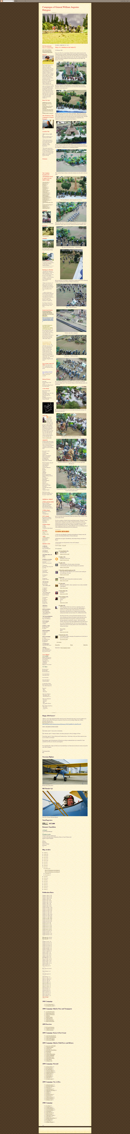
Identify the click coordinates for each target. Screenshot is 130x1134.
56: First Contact (48, 1114)
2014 (45, 862)
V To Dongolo (44, 188)
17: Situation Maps (49, 1047)
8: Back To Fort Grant (49, 1021)
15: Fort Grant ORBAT (50, 1040)
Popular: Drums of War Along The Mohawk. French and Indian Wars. (47, 107)
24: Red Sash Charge (49, 1056)
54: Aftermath (48, 1111)
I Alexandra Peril (45, 182)
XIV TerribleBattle (45, 196)
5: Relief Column (49, 1017)
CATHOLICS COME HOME (47, 52)
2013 (45, 860)
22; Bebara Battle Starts (50, 1054)
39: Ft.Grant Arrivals (49, 1086)
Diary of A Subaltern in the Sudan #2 (52, 871)
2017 (45, 867)
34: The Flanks (48, 1075)
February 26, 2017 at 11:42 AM (64, 554)
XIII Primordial (45, 195)
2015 (45, 863)
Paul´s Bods (62, 590)
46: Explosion (48, 1095)
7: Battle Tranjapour (49, 1020)
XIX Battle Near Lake (46, 197)
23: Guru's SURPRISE (49, 1055)
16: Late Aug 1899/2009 (50, 1046)
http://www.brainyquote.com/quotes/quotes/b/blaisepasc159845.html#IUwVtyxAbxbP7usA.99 (61, 724)
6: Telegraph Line (49, 1018)
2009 (45, 854)
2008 (45, 852)
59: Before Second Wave (50, 1118)
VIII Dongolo (44, 191)
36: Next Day (48, 1077)
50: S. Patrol (47, 1105)
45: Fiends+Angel (49, 1094)
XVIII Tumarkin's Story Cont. (47, 202)
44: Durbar (47, 1093)
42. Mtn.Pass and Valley (50, 1090)
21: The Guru (48, 1052)
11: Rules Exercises (49, 1030)
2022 (45, 883)
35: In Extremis (48, 1076)
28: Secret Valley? (49, 1066)
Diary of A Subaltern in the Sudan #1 (52, 870)
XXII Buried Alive (45, 207)
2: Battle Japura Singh (49, 1013)
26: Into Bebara (48, 1059)
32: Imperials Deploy (49, 1072)
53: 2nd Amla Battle (49, 1110)
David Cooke (63, 635)
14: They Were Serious (50, 1038)
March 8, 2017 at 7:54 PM (64, 602)
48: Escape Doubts (49, 1098)
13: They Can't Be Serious (50, 1037)
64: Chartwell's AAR (49, 1005)
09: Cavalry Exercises (49, 1027)
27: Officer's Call (48, 1060)
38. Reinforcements (49, 1085)
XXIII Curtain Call (45, 208)
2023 (45, 884)
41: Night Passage (49, 1089)
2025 (45, 887)
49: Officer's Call (48, 1099)
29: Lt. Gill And (48, 1068)
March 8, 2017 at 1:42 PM (64, 593)
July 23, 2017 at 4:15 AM (64, 639)
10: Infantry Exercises (49, 1028)
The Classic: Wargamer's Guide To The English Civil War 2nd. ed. (47, 110)
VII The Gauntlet (45, 190)
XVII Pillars (44, 201)
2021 (45, 881)
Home (71, 645)
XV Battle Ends (45, 198)
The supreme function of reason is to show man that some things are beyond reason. (48, 313)
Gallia (49, 416)
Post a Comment (59, 642)
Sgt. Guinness (63, 596)
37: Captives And (49, 1079)
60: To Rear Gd (48, 1119)
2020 (45, 879)
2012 (45, 859)
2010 (45, 855)
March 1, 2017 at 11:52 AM (64, 580)
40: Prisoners (48, 1087)
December (47, 875)
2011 (45, 857)
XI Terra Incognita (45, 194)
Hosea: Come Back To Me (46, 51)
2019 (45, 878)
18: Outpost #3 (48, 1048)
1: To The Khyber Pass (50, 1011)
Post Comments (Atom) (65, 647)
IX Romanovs (44, 186)
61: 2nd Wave (48, 1120)
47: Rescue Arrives (49, 1097)
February (47, 868)
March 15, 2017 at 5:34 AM (64, 632)
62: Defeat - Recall (49, 1122)
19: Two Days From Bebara (50, 1050)
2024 (45, 886)
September (47, 873)
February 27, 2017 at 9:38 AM (64, 567)
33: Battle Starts (48, 1073)
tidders (61, 557)
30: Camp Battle (48, 1069)
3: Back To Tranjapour (50, 1014)
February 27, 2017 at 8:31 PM (64, 574)
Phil (61, 577)
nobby (61, 563)
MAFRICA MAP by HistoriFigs (47, 113)
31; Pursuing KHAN (49, 1070)
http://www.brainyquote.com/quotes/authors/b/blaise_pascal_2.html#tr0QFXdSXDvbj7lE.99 (47, 319)
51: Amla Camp (48, 1107)
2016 (45, 865)
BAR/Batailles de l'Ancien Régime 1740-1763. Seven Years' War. (47, 103)
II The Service (44, 183)
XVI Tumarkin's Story (46, 199)
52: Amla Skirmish (49, 1108)
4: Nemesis (47, 1015)
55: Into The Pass (48, 1112)
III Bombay (44, 184)
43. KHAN (47, 1091)
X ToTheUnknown (45, 192)
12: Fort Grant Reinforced (50, 1035)
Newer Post (57, 645)
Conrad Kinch (63, 551)
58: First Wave (48, 1116)
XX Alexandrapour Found (47, 204)
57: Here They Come (49, 1115)
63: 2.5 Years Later (49, 1004)
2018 (45, 876)
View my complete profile (46, 437)
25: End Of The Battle (49, 1058)
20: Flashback (48, 1051)
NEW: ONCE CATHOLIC (46, 50)
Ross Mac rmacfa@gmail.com (66, 570)
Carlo (61, 583)
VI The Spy (44, 189)
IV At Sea (44, 185)
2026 (45, 889)
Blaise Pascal (44, 315)
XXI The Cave (44, 205)
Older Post (85, 645)
